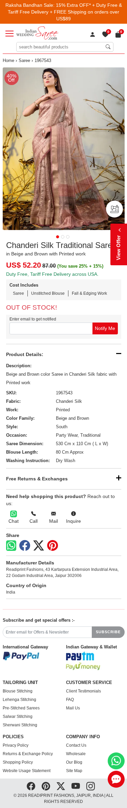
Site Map (74, 770)
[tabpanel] (64, 148)
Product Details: (24, 354)
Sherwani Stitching (20, 725)
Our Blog (74, 762)
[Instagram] (90, 786)
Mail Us (73, 708)
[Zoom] (64, 148)
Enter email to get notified (32, 319)
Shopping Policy (18, 762)
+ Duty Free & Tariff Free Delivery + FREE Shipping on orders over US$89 (65, 11)
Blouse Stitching (18, 691)
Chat (13, 521)
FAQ (70, 699)
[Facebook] (24, 546)
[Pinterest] (52, 546)
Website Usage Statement (26, 770)
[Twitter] (38, 546)
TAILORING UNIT (20, 682)
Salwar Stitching (18, 716)
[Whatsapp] (11, 545)
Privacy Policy (15, 745)
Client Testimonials (83, 691)
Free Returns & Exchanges (37, 478)
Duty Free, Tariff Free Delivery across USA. (52, 274)
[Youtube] (75, 786)
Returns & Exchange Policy (28, 753)
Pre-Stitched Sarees (21, 708)
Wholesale (76, 753)
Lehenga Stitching (19, 699)
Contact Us (76, 745)
